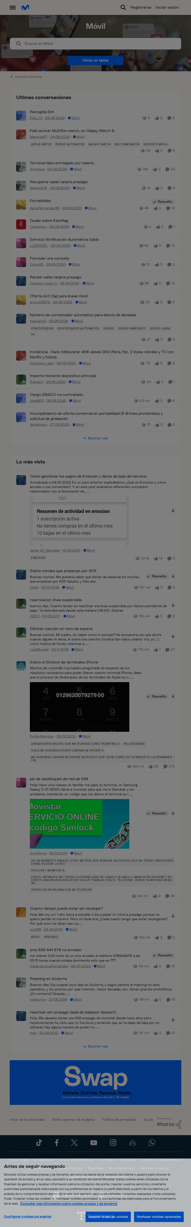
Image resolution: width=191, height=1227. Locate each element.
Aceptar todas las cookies (108, 1217)
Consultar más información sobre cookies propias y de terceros (69, 1203)
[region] (95, 1192)
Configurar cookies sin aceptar (27, 1216)
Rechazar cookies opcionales (159, 1217)
